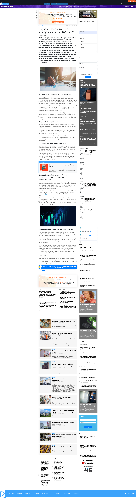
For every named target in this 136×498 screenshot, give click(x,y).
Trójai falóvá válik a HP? (84, 114)
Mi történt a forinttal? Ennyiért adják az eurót (58, 462)
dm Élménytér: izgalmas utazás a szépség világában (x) (88, 305)
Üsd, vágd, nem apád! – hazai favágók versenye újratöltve (86, 274)
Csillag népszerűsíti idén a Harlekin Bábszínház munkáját (86, 353)
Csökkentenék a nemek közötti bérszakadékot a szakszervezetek (64, 435)
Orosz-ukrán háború (88, 11)
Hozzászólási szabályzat (47, 493)
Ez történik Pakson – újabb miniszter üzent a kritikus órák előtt (63, 423)
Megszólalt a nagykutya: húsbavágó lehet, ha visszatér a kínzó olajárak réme (47, 306)
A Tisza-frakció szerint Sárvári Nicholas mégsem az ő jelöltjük (67, 305)
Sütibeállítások (67, 493)
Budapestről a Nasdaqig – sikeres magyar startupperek (62, 379)
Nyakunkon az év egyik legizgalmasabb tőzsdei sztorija (64, 351)
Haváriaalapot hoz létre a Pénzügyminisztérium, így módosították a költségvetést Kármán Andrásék (67, 292)
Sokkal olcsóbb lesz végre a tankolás (59, 473)
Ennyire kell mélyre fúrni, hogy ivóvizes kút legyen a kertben (59, 478)
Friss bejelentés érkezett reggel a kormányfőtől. (88, 133)
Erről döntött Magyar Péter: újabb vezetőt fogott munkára (67, 295)
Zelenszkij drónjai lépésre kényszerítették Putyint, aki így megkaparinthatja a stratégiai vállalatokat (88, 446)
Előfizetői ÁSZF (58, 493)
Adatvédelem (36, 493)
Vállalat (41, 25)
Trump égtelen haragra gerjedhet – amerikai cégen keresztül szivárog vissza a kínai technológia (47, 295)
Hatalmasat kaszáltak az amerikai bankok (87, 259)
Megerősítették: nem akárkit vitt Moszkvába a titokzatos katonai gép (47, 313)
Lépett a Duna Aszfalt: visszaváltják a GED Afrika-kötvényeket (62, 334)
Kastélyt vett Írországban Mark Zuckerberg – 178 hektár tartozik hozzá (90, 210)
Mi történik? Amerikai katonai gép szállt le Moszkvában (45, 475)
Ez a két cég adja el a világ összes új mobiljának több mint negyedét (45, 292)
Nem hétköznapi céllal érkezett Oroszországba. (88, 143)
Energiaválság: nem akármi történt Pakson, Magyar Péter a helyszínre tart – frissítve (89, 386)
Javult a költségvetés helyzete (85, 247)
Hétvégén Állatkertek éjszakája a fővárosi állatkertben (87, 286)
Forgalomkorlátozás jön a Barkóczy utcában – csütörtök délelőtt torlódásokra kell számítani (88, 357)
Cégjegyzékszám (81, 67)
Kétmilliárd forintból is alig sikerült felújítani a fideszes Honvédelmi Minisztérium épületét (68, 307)
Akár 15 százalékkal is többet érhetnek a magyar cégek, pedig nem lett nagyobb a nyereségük (90, 184)
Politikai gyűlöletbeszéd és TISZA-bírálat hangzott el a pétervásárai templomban (87, 348)
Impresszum (11, 493)
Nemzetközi (81, 136)
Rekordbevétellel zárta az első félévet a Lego (63, 321)
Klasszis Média (76, 493)
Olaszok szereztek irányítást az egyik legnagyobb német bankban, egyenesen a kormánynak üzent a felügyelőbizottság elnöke (63, 364)
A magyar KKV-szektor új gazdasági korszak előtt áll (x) (87, 405)
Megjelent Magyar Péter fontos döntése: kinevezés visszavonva (45, 462)
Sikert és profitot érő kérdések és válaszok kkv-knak (62, 165)
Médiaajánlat (19, 493)
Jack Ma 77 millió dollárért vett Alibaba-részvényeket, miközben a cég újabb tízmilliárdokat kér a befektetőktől (90, 152)
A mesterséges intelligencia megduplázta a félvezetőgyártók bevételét (88, 256)
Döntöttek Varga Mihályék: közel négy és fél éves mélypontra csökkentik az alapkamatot (88, 456)
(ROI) (46, 193)
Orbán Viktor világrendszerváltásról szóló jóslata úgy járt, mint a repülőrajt (87, 251)
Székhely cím (81, 63)
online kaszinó (69, 103)
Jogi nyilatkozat (28, 493)
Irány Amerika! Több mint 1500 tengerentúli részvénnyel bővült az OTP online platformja (88, 332)
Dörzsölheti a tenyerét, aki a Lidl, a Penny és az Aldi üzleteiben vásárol (59, 467)
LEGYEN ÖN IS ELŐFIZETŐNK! (57, 278)
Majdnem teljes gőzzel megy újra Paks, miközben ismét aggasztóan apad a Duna (87, 264)
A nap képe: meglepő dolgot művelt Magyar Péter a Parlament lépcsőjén (45, 469)
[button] (124, 4)
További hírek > (83, 222)
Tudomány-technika (83, 82)
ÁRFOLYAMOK (132, 1)
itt (53, 58)
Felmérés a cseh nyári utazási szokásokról (87, 278)
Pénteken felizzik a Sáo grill (85, 270)
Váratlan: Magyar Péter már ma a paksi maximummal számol (46, 309)
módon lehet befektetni (47, 130)
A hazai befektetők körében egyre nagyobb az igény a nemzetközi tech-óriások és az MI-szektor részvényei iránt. (87, 336)
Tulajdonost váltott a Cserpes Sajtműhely (62, 446)
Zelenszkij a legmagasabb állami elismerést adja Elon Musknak (47, 299)
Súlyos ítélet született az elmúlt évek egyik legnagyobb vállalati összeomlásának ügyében (63, 411)
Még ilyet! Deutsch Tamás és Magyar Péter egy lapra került (67, 298)
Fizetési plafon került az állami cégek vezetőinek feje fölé (61, 398)
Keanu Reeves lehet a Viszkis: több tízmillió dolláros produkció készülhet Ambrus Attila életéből (90, 168)
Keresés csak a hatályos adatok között (86, 74)
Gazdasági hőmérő (7, 6)
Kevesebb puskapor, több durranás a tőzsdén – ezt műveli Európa (47, 303)
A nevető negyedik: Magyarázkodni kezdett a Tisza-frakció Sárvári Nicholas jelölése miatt (88, 451)
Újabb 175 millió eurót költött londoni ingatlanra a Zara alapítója (89, 199)
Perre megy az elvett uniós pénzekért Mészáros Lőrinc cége (66, 302)
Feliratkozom (88, 427)
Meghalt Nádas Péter (83, 344)
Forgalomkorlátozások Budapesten (86, 281)
